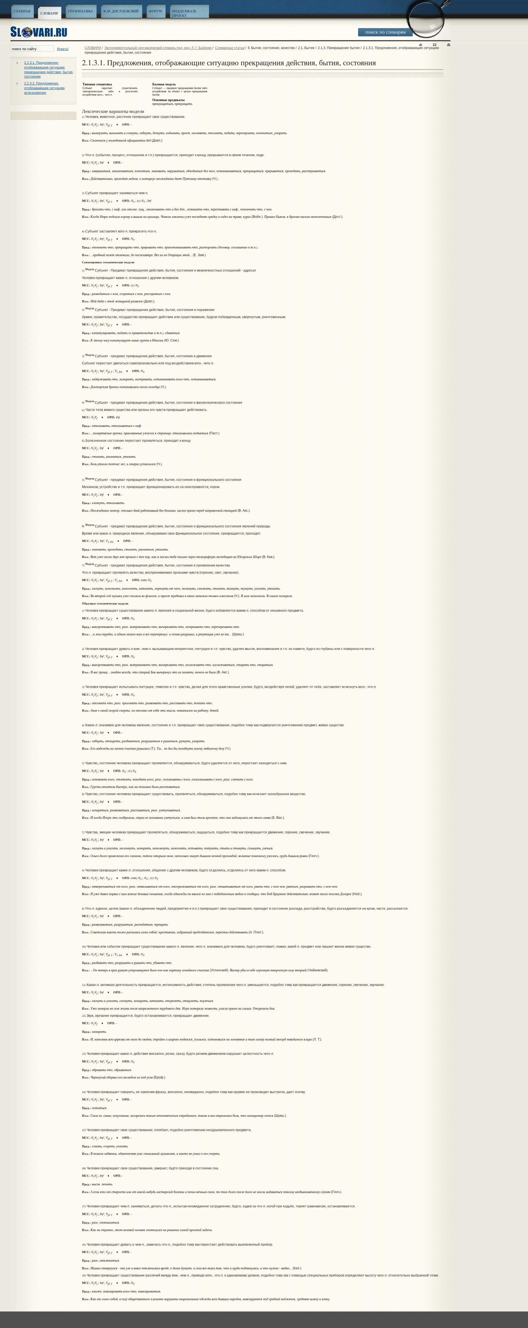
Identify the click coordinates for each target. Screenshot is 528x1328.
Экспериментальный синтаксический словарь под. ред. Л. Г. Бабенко (158, 48)
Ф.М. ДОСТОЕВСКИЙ (121, 11)
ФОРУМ (155, 11)
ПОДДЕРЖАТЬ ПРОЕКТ (184, 13)
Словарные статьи (229, 48)
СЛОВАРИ (48, 13)
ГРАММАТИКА (80, 11)
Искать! (62, 49)
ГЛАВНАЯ (21, 11)
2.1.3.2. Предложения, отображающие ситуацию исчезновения (44, 88)
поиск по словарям (385, 31)
